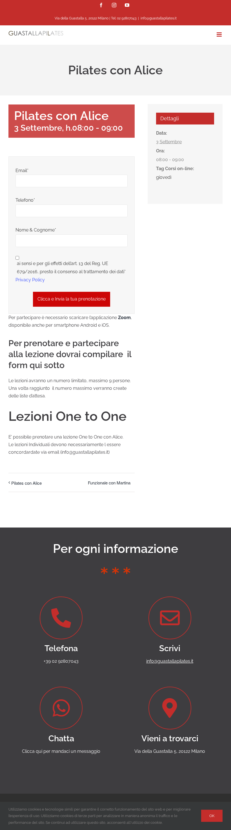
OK (211, 816)
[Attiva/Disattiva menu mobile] (220, 34)
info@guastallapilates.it (159, 18)
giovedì (163, 177)
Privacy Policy (30, 279)
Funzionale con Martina (109, 483)
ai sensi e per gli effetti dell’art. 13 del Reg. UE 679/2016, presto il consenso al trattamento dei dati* (71, 267)
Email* (21, 170)
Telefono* (25, 200)
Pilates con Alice (26, 483)
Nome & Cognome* (35, 230)
